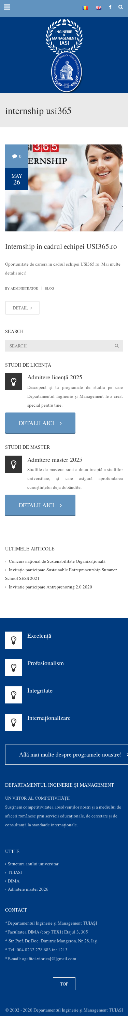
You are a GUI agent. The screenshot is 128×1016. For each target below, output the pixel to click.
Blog (49, 288)
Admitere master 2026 (28, 889)
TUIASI (15, 872)
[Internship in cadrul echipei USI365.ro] (64, 187)
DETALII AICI (38, 423)
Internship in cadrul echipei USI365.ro (61, 246)
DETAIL (21, 308)
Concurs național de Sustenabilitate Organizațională (57, 561)
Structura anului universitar (33, 864)
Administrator (24, 288)
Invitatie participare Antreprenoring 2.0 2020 (50, 587)
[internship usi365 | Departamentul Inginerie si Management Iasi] (64, 34)
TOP (64, 984)
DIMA (13, 881)
